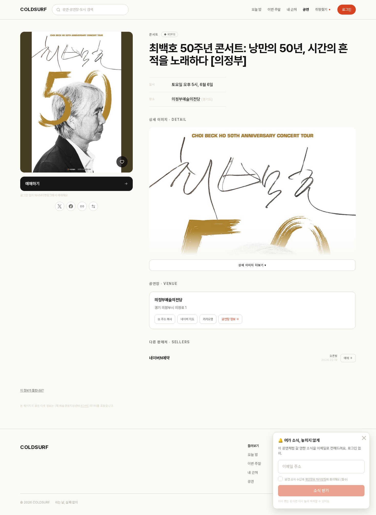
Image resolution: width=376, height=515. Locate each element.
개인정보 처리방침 (315, 479)
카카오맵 (208, 319)
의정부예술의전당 (186, 99)
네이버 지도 (187, 319)
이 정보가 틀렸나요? (31, 390)
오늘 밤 (256, 9)
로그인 (346, 9)
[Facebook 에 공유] (70, 206)
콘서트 (153, 34)
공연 (306, 9)
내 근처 (292, 9)
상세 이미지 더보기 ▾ (252, 265)
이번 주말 (274, 9)
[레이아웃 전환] (93, 206)
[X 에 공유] (59, 206)
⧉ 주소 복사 (165, 319)
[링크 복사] (82, 206)
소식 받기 (321, 490)
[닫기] (364, 438)
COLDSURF (33, 9)
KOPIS (85, 405)
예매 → (348, 358)
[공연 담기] (122, 161)
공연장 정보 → (230, 319)
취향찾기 (321, 9)
